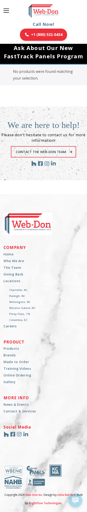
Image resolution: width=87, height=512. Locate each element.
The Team (12, 267)
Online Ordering (17, 375)
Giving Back (13, 274)
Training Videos (17, 368)
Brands (9, 355)
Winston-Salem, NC (22, 308)
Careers (10, 326)
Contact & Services (19, 411)
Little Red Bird (66, 495)
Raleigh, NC (17, 296)
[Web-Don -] (43, 10)
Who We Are (13, 261)
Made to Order (16, 362)
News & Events (16, 404)
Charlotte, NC (18, 290)
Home (8, 254)
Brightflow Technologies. (45, 503)
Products (11, 348)
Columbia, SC (18, 320)
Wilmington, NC (20, 302)
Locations (11, 281)
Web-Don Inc (33, 495)
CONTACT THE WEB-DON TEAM (41, 152)
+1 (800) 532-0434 (46, 34)
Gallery (9, 382)
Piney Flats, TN (19, 314)
